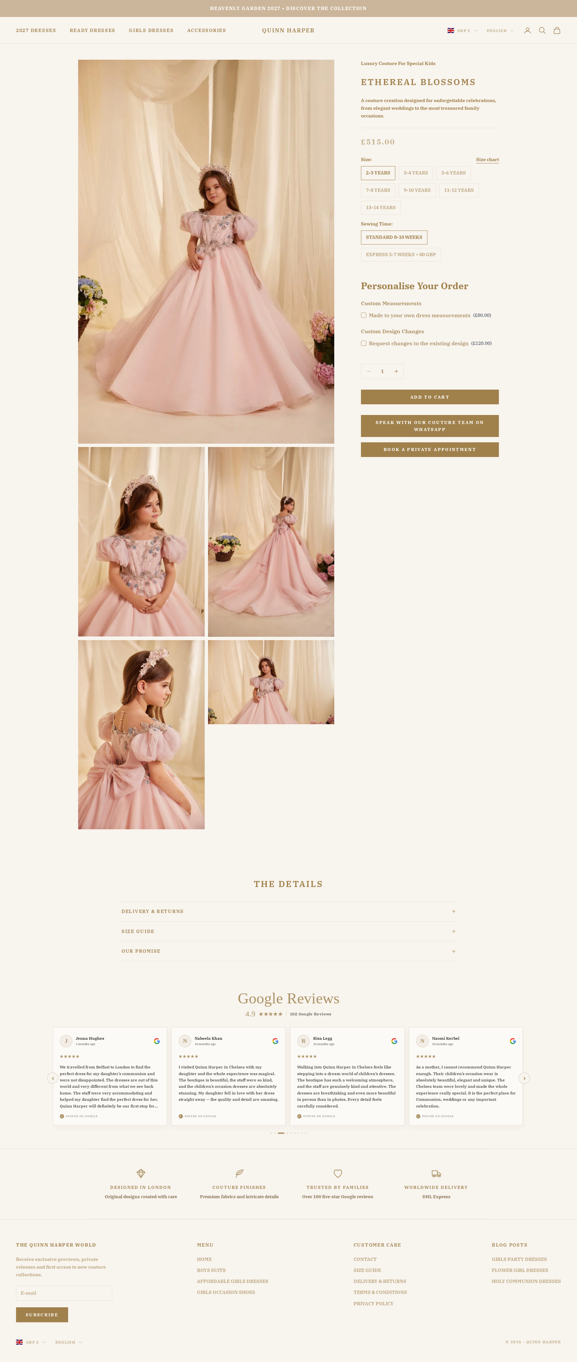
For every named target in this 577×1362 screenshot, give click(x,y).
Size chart (487, 159)
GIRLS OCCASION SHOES (226, 1292)
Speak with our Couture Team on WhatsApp (430, 425)
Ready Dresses (93, 30)
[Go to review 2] (274, 1133)
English (497, 30)
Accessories (206, 30)
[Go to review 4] (287, 1133)
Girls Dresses (151, 30)
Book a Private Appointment (430, 449)
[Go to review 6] (295, 1133)
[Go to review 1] (271, 1133)
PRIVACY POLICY (374, 1304)
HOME (204, 1259)
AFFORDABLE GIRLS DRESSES (232, 1281)
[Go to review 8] (302, 1133)
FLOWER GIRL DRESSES (520, 1270)
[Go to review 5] (291, 1133)
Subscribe (42, 1315)
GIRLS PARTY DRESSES (519, 1259)
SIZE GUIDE (367, 1270)
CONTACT (365, 1259)
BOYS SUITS (211, 1270)
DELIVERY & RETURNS (380, 1281)
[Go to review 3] (281, 1133)
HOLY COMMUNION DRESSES (526, 1281)
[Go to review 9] (306, 1133)
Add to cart (429, 397)
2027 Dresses (36, 30)
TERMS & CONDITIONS (380, 1292)
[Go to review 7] (298, 1133)
